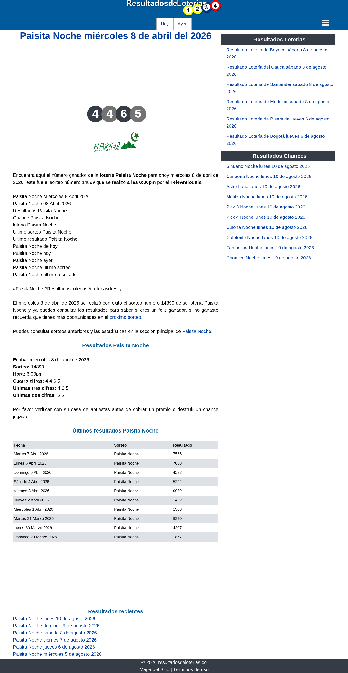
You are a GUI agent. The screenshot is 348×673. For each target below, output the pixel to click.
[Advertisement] (115, 73)
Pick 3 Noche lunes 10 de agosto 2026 (265, 206)
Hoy (165, 24)
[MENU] (325, 22)
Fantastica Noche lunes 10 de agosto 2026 (270, 247)
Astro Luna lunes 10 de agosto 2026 (263, 186)
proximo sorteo (125, 317)
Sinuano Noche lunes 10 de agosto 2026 (268, 166)
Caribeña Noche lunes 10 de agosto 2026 (269, 176)
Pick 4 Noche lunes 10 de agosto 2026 (265, 217)
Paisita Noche (196, 331)
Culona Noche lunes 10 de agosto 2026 (267, 227)
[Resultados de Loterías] (174, 14)
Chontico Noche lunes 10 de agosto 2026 (268, 257)
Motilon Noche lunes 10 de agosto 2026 (267, 196)
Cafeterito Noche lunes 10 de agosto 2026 (269, 237)
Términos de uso (191, 669)
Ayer (182, 24)
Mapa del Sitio (154, 669)
